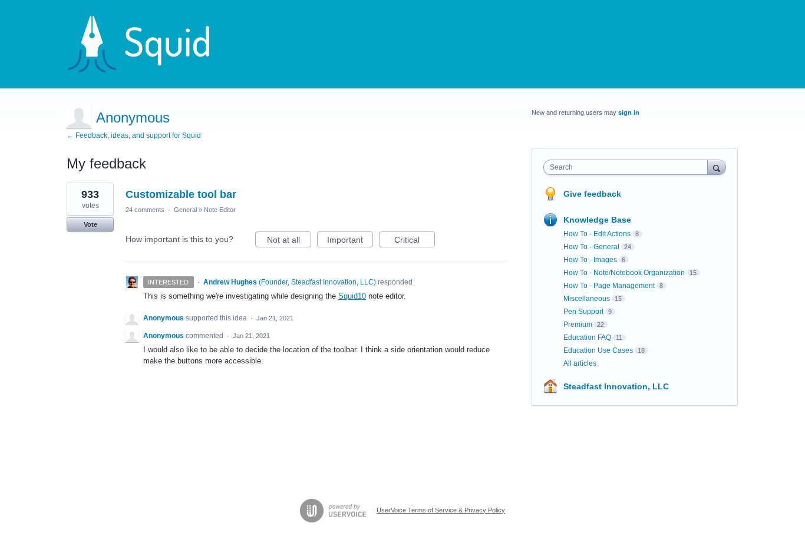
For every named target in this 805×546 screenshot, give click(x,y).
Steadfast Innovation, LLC (616, 386)
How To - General (591, 247)
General (185, 209)
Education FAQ (587, 337)
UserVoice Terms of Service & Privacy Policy (441, 510)
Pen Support (583, 311)
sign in (628, 112)
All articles (579, 363)
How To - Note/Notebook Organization (624, 273)
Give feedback (592, 193)
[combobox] (628, 167)
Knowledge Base (597, 219)
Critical (414, 241)
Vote (90, 224)
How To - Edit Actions (597, 234)
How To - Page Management (609, 286)
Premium (577, 324)
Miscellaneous (586, 298)
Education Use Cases (598, 350)
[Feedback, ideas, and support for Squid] (150, 44)
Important (350, 241)
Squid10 (352, 296)
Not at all (289, 241)
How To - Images (590, 260)
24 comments (145, 209)
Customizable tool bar (181, 194)
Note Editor (220, 209)
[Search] (716, 167)
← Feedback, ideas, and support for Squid (134, 135)
